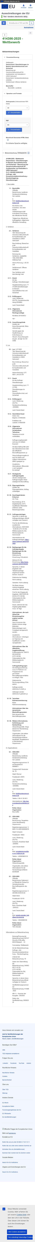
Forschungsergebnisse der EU (11, 1110)
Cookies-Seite (21, 1215)
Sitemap (4, 1093)
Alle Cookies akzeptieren (17, 1232)
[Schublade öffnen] (5, 35)
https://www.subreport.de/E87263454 (20, 541)
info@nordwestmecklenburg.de (20, 202)
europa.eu (12, 1133)
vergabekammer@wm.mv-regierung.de (20, 852)
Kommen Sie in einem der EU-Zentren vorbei (16, 1153)
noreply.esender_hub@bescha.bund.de (20, 916)
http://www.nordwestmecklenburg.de (20, 803)
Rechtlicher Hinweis (8, 1072)
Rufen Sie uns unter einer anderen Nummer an (16, 1145)
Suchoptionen (28, 27)
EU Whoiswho (6, 1113)
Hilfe (3, 1050)
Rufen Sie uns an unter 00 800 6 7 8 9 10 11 (16, 1142)
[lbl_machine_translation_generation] (8, 140)
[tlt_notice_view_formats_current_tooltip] (28, 153)
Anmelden (23, 7)
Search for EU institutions (10, 1162)
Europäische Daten (8, 1106)
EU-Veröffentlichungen (9, 1117)
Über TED (5, 1089)
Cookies (4, 1076)
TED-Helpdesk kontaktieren (10, 1053)
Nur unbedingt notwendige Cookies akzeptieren (20, 1237)
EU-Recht (5, 1102)
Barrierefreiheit (6, 1080)
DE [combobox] (8, 108)
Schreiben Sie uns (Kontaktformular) (13, 1149)
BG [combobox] (8, 125)
